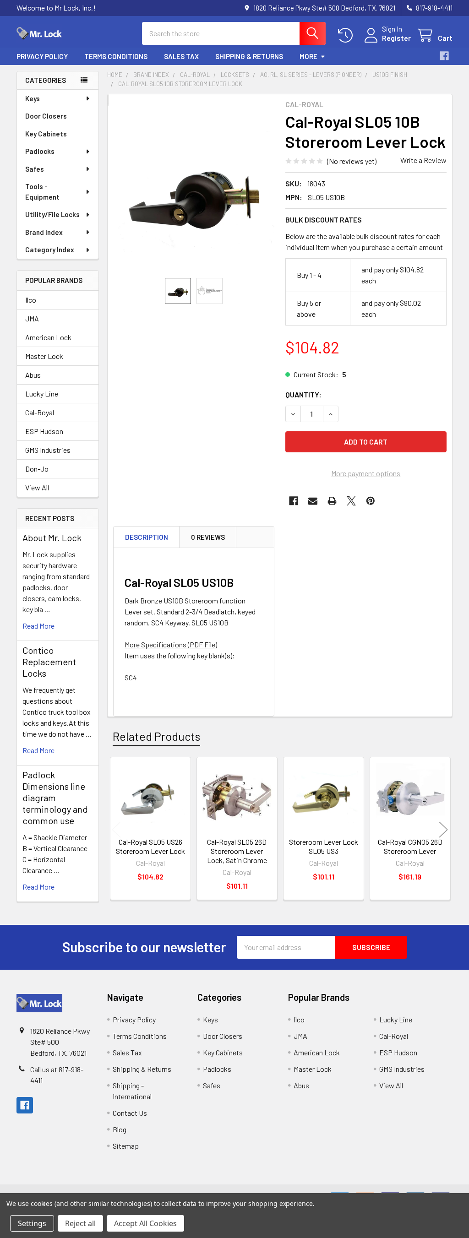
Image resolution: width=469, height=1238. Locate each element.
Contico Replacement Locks (49, 662)
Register (396, 37)
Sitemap (126, 1145)
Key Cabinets (46, 134)
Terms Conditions (115, 56)
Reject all (80, 1223)
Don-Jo (37, 468)
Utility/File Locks (52, 214)
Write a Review (423, 160)
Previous (116, 830)
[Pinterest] (370, 501)
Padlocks (40, 151)
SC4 (131, 677)
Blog (119, 1129)
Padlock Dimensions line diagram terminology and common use (55, 797)
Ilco (30, 299)
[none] (194, 191)
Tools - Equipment (42, 191)
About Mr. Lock (52, 537)
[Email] (313, 501)
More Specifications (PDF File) (171, 644)
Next (443, 830)
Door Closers (46, 116)
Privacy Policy (42, 56)
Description (146, 537)
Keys (32, 98)
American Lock (48, 337)
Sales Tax (181, 56)
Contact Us (130, 1112)
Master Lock (44, 356)
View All (37, 487)
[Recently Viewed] (347, 35)
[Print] (332, 501)
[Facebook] (444, 56)
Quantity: (303, 394)
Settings (32, 1223)
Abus (33, 374)
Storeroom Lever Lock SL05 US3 (323, 846)
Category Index (49, 249)
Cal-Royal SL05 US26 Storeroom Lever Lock (150, 846)
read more (38, 625)
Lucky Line (41, 393)
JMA (32, 318)
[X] (351, 501)
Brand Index (44, 232)
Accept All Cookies (145, 1223)
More (308, 56)
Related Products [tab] (156, 736)
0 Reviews (208, 537)
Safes (34, 169)
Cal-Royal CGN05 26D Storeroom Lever (410, 846)
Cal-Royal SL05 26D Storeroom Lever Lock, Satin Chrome (237, 850)
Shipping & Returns (249, 56)
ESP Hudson (44, 431)
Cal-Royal (39, 412)
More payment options (365, 473)
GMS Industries (48, 449)
